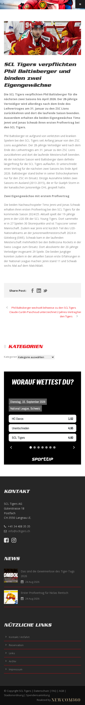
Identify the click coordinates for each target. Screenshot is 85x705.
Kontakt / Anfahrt (19, 637)
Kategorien (10, 357)
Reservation (16, 645)
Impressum (15, 669)
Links (12, 653)
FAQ (54, 691)
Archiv (12, 661)
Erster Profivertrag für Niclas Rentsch (44, 593)
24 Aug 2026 (32, 582)
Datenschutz (41, 691)
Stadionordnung (14, 695)
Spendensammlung (38, 695)
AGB (61, 691)
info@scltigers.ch (19, 531)
